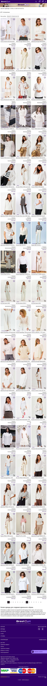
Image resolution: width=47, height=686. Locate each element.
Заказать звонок (39, 651)
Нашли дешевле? (5, 652)
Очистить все (14, 16)
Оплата (2, 646)
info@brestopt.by (42, 639)
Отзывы (3, 636)
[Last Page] (41, 602)
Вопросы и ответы (5, 650)
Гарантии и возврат (5, 648)
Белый (8, 16)
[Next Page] (20, 602)
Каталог (3, 626)
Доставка (3, 642)
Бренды (3, 629)
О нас (2, 633)
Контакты (3, 631)
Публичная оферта (5, 644)
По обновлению (6, 12)
